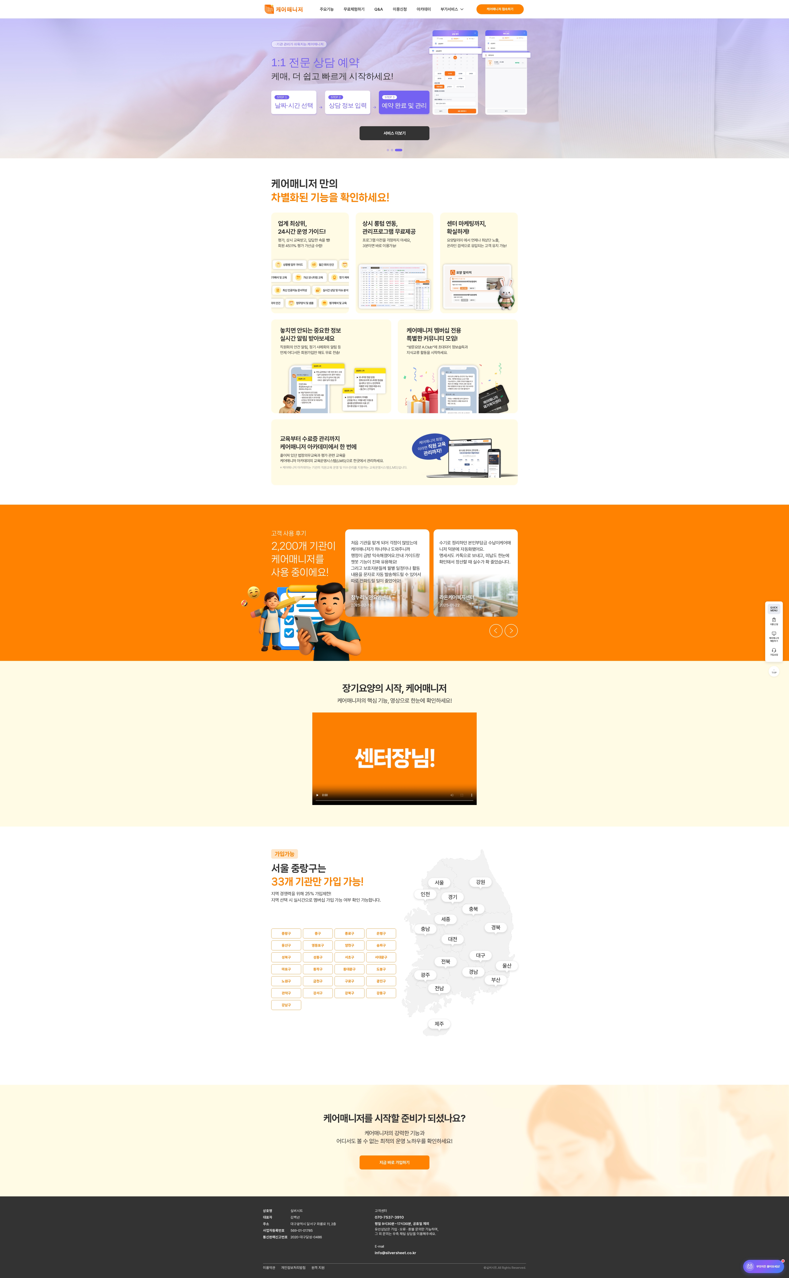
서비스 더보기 (395, 136)
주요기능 (327, 9)
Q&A (378, 9)
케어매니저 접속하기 (500, 9)
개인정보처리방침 (293, 1268)
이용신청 (400, 9)
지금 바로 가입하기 (394, 1162)
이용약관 (269, 1268)
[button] (390, 150)
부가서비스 (449, 9)
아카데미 (424, 9)
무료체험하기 (354, 9)
